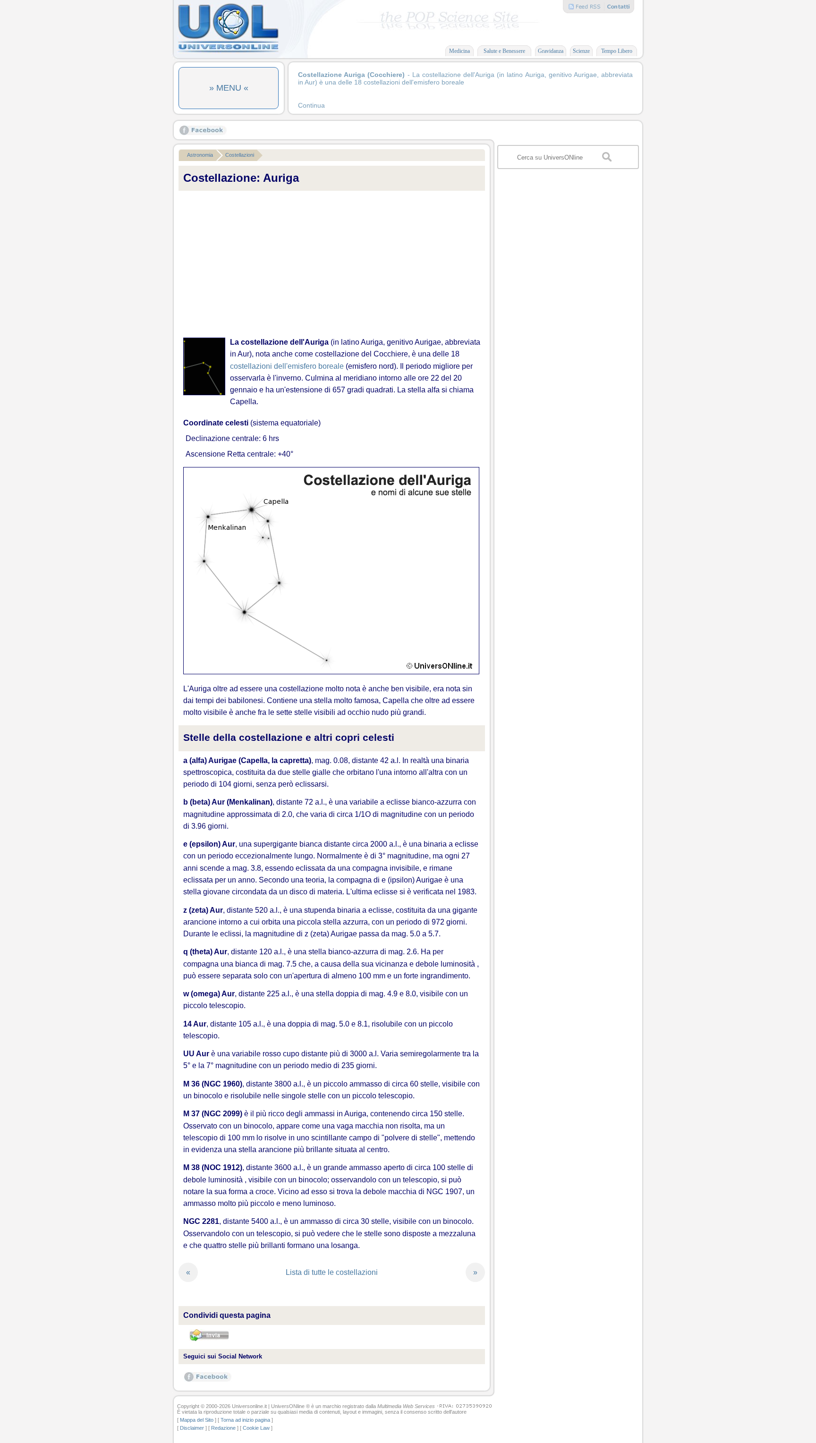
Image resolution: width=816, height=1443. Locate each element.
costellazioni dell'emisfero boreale (287, 366)
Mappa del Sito (196, 1420)
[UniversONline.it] (228, 51)
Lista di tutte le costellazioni (332, 1272)
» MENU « (228, 88)
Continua (311, 105)
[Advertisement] (331, 264)
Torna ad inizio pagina (245, 1420)
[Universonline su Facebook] (203, 132)
